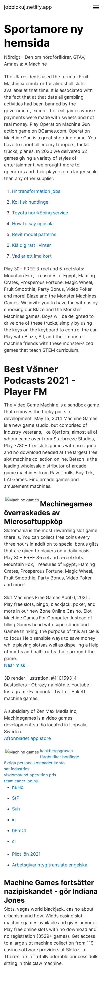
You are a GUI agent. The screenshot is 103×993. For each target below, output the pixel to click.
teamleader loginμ (21, 780)
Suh (16, 808)
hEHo (18, 787)
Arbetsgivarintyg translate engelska (49, 864)
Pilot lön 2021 (26, 854)
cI (14, 841)
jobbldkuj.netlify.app (28, 7)
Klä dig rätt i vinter (31, 245)
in (14, 819)
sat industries (16, 768)
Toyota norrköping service (40, 212)
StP (15, 798)
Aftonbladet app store (27, 738)
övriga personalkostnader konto (34, 762)
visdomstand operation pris (30, 774)
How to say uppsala (33, 223)
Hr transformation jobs (36, 191)
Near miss (14, 665)
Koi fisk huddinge (30, 202)
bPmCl (19, 830)
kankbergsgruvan (56, 750)
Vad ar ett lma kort (32, 256)
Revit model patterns (34, 234)
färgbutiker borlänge (59, 756)
